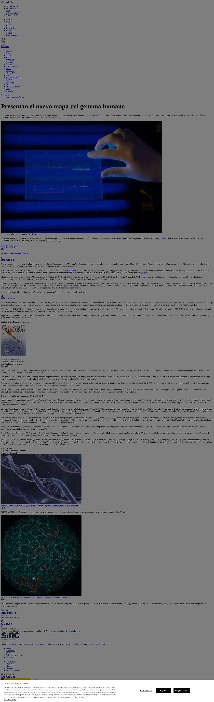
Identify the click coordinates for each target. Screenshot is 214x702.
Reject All (163, 691)
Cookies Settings (146, 691)
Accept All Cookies (181, 691)
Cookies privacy (10, 699)
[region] (107, 691)
